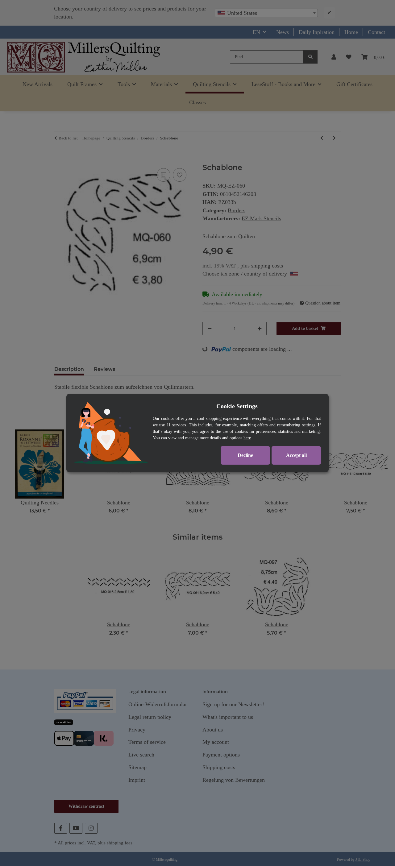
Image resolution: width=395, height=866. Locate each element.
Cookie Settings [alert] (237, 406)
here (247, 438)
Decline (245, 455)
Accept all (296, 455)
